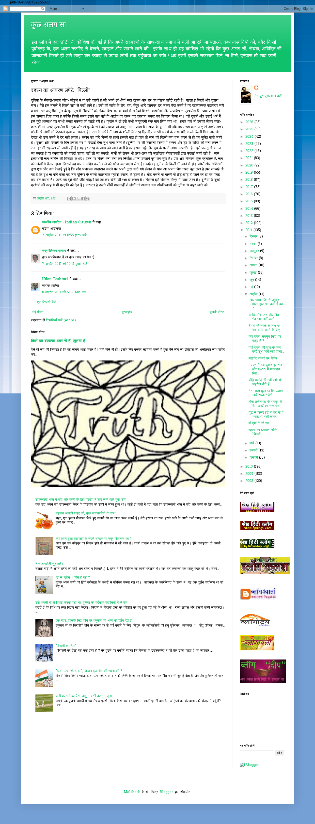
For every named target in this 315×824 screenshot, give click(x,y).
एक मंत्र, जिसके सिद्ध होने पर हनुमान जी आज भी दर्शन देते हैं (94, 620)
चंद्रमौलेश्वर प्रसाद (54, 251)
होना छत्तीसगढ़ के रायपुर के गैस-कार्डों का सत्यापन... (265, 404)
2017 (249, 187)
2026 (249, 122)
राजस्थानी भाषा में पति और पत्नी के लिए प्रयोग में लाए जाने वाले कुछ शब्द (80, 499)
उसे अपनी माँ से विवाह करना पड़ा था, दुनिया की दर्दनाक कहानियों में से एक (81, 602)
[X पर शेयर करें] (78, 198)
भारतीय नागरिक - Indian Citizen (66, 222)
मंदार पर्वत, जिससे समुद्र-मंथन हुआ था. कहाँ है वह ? (266, 304)
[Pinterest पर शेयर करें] (87, 198)
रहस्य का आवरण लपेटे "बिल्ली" (263, 432)
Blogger (166, 792)
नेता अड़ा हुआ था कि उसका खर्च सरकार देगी (266, 393)
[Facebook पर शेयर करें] (83, 198)
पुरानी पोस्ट (217, 312)
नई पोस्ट (37, 312)
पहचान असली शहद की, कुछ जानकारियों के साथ (85, 513)
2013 (249, 216)
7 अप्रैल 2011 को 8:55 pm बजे (64, 235)
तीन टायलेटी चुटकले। (49, 564)
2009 (249, 474)
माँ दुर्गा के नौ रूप (259, 423)
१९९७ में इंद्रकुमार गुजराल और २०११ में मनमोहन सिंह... (265, 369)
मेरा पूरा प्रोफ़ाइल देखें (268, 96)
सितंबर (254, 258)
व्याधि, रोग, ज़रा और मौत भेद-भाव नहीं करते (264, 317)
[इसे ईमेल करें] (69, 198)
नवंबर (254, 244)
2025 (249, 129)
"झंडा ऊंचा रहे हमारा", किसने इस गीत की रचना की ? (89, 671)
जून (252, 280)
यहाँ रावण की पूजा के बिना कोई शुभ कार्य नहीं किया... (266, 350)
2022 (249, 151)
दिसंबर (254, 236)
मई (252, 287)
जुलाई (254, 272)
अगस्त (254, 265)
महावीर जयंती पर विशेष (263, 358)
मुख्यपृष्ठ (127, 312)
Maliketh (132, 792)
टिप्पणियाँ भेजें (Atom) (61, 320)
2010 (249, 466)
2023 (249, 144)
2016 (249, 194)
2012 (249, 223)
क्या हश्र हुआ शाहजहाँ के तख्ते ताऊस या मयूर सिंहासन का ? (94, 538)
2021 (249, 158)
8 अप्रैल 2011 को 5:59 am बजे (64, 292)
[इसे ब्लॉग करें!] (73, 198)
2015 (249, 201)
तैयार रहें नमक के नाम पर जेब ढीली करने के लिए (264, 328)
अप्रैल (254, 294)
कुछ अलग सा (48, 24)
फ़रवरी (254, 450)
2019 (249, 172)
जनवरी (254, 457)
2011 (249, 230)
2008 (249, 481)
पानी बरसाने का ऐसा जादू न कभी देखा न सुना (84, 696)
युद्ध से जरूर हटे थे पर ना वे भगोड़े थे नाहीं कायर (266, 414)
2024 (250, 136)
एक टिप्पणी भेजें (46, 302)
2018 (249, 179)
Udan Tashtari (55, 279)
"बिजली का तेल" (66, 646)
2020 (249, 165)
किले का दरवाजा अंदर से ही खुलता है (58, 341)
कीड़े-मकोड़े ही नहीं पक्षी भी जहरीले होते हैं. (265, 382)
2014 (249, 208)
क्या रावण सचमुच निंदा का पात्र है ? (265, 339)
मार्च (252, 443)
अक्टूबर (255, 251)
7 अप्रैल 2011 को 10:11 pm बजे (64, 264)
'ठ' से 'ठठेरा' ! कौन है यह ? (73, 577)
